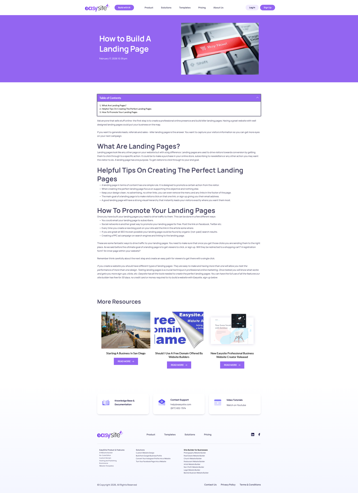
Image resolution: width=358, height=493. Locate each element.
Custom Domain (105, 458)
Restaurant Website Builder (194, 461)
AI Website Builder (106, 453)
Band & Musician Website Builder (196, 473)
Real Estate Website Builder (194, 456)
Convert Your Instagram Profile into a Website (153, 458)
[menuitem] (149, 7)
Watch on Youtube (236, 405)
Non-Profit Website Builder (194, 467)
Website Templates (106, 466)
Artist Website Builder (192, 464)
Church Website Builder (193, 458)
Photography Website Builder (195, 453)
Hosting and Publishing (108, 461)
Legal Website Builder (192, 470)
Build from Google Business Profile (149, 456)
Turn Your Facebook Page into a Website (151, 461)
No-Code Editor (105, 455)
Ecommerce (103, 463)
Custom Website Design (145, 453)
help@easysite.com (180, 404)
